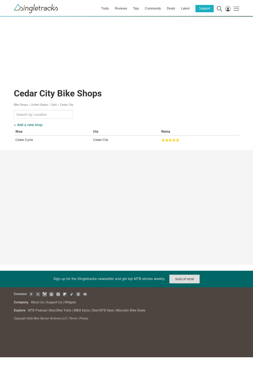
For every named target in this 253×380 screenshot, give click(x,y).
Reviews (121, 8)
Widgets (70, 302)
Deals (171, 8)
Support (204, 8)
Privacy (83, 318)
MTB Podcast (37, 310)
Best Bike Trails (60, 310)
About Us (37, 302)
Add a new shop (29, 124)
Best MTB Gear (103, 310)
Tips (136, 8)
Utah (54, 105)
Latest (185, 8)
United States (39, 105)
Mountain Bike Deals (130, 310)
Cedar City (66, 105)
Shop (19, 131)
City (95, 131)
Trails (105, 8)
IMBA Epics (82, 310)
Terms (73, 318)
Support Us (54, 302)
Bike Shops (21, 105)
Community (153, 8)
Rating (165, 131)
